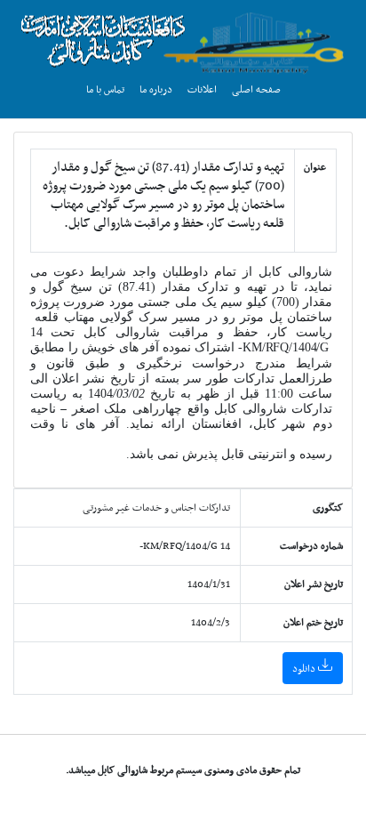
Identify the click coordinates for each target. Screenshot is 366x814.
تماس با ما (105, 90)
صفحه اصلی (256, 90)
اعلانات (202, 90)
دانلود (305, 669)
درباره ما (155, 90)
